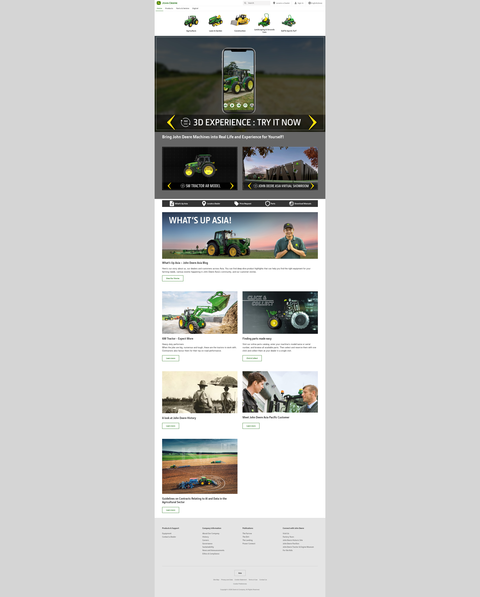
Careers (205, 540)
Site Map (216, 579)
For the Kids (288, 550)
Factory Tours (288, 536)
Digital (195, 8)
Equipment (166, 533)
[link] (315, 3)
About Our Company (210, 533)
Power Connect (248, 543)
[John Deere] (168, 3)
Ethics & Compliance (210, 553)
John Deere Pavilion (291, 543)
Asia (240, 573)
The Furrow (247, 533)
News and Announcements (213, 550)
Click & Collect (254, 359)
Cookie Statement (241, 579)
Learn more (172, 359)
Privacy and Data (227, 579)
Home (159, 8)
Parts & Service (182, 8)
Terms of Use (253, 579)
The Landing (247, 540)
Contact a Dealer (169, 536)
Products (169, 8)
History (205, 536)
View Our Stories (172, 278)
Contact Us (263, 579)
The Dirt (245, 536)
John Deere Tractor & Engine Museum (298, 546)
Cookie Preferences (240, 584)
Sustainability (208, 546)
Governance (207, 543)
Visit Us (286, 533)
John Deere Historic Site (293, 540)
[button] (162, 130)
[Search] (245, 3)
